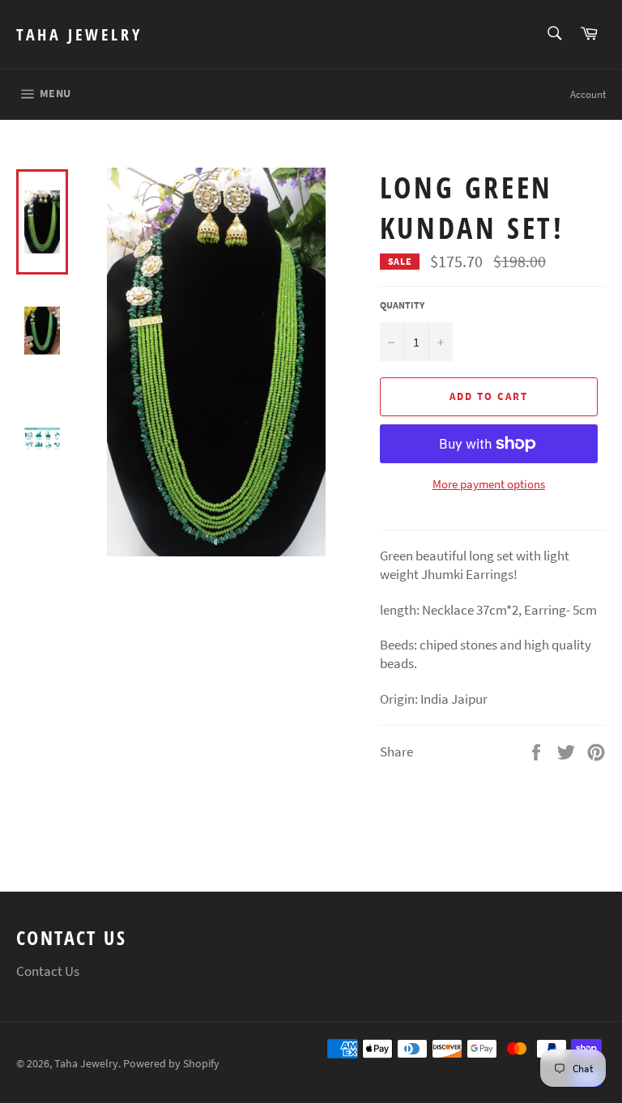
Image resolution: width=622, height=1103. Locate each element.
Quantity (402, 305)
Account (588, 94)
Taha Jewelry (79, 34)
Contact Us (47, 971)
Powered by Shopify (171, 1064)
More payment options (488, 484)
